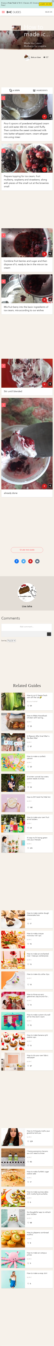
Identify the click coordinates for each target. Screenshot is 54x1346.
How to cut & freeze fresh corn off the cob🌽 (37, 696)
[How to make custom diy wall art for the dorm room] (13, 1021)
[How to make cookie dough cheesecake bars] (13, 919)
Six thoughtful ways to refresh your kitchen (39, 1213)
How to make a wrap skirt (37, 1273)
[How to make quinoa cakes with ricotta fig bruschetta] (13, 1198)
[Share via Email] (37, 561)
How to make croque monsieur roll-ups (35, 935)
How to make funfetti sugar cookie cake (38, 1173)
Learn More (45, 4)
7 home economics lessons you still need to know (37, 1152)
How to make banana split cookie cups (37, 1036)
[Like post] (20, 550)
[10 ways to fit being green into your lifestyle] (13, 844)
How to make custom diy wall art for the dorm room (38, 1016)
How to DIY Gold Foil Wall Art (38, 797)
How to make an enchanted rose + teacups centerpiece (38, 955)
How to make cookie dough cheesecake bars (38, 914)
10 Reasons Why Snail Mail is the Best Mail (38, 737)
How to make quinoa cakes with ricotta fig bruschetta (37, 1193)
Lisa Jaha (27, 606)
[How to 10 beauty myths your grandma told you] (13, 1137)
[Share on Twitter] (23, 561)
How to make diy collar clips (38, 974)
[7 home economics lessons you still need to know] (13, 1157)
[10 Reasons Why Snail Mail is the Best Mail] (13, 742)
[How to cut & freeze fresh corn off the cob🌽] (13, 701)
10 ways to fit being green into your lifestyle (37, 839)
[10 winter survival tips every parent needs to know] (13, 783)
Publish (49, 634)
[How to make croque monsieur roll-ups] (13, 939)
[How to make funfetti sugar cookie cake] (13, 1178)
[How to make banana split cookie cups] (13, 1041)
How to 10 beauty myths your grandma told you (38, 1132)
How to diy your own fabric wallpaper (37, 1056)
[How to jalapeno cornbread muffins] (13, 1239)
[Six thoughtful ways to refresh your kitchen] (13, 1218)
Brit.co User (36, 57)
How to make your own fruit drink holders (38, 818)
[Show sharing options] (50, 116)
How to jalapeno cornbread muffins (38, 1234)
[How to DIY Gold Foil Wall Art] (13, 803)
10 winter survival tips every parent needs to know (37, 778)
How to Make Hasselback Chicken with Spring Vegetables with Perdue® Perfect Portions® (37, 719)
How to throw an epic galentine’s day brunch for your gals (37, 996)
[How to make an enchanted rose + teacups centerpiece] (13, 960)
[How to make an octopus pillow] (13, 1259)
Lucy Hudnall (33, 701)
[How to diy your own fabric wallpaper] (13, 1061)
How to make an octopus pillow (37, 1254)
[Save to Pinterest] (30, 561)
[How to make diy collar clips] (13, 980)
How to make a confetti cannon (36, 757)
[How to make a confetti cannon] (13, 762)
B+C (30, 722)
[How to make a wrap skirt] (13, 1279)
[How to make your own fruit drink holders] (13, 823)
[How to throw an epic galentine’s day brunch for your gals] (13, 1000)
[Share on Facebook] (16, 561)
